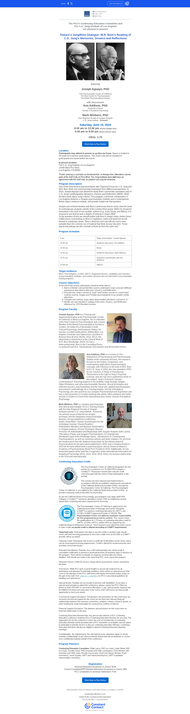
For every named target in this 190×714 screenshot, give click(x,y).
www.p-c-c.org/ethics (89, 576)
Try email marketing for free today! (95, 710)
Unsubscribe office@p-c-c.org (95, 694)
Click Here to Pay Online (95, 144)
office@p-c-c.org (93, 700)
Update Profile (84, 697)
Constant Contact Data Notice (100, 697)
